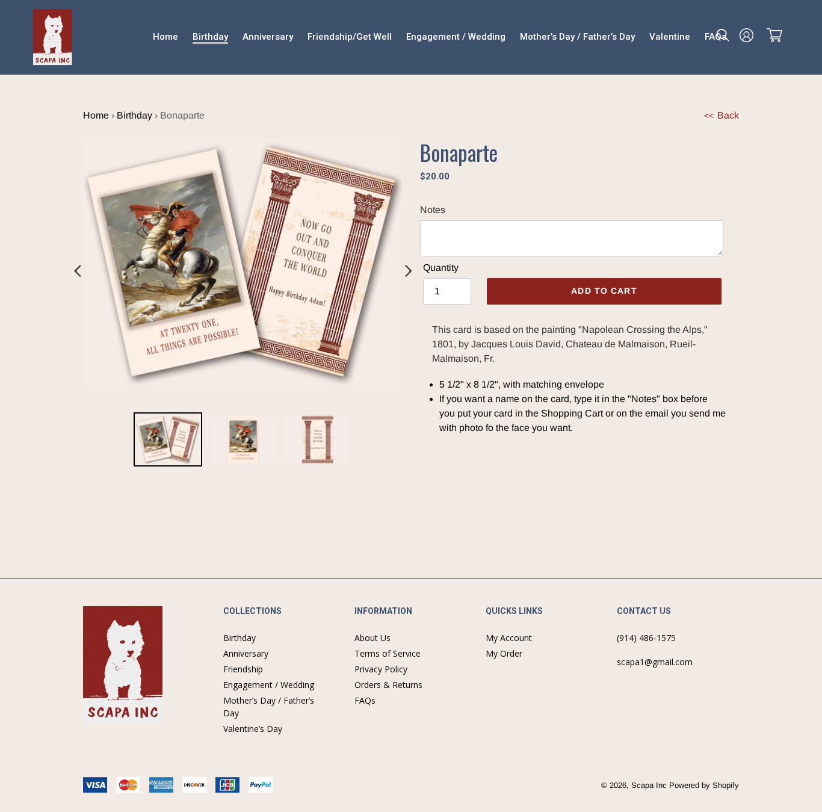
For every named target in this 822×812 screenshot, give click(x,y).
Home (96, 115)
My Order (504, 653)
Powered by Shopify (704, 785)
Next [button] (408, 271)
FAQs (364, 700)
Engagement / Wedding (268, 684)
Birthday (134, 115)
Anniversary (245, 653)
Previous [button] (77, 271)
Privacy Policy (380, 669)
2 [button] (242, 397)
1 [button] (224, 397)
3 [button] (261, 397)
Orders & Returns (388, 684)
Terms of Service (387, 653)
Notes (432, 210)
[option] (168, 441)
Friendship (243, 669)
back (721, 115)
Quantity (441, 267)
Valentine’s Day (252, 728)
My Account (509, 637)
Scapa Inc (649, 785)
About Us (372, 637)
